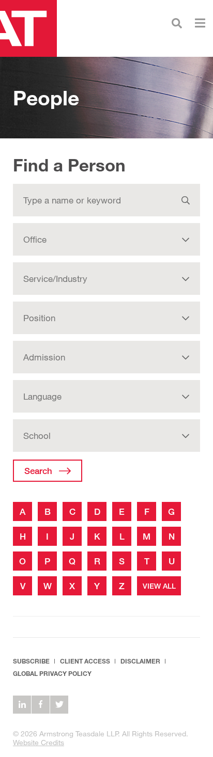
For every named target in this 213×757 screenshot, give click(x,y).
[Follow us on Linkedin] (22, 705)
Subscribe (31, 661)
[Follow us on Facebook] (41, 705)
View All (159, 585)
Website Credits (38, 742)
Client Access (85, 661)
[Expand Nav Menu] (200, 22)
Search (38, 470)
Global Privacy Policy (52, 673)
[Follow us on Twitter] (59, 705)
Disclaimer (140, 661)
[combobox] (106, 239)
